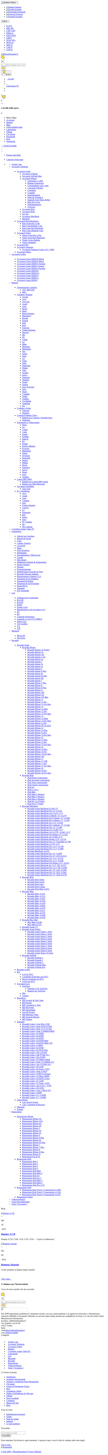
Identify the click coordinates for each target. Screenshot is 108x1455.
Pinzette (20, 567)
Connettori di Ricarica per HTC (35, 977)
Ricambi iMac (28, 891)
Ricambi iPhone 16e (35, 756)
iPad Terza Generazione (37, 782)
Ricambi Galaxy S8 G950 (33, 1088)
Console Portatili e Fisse (27, 415)
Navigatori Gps (23, 984)
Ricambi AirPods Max (36, 965)
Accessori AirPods (30, 174)
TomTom (26, 986)
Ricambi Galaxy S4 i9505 (33, 1038)
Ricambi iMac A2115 (36, 910)
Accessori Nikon (24, 252)
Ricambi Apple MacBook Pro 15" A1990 (44, 853)
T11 (18, 626)
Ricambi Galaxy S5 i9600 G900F (36, 1060)
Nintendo (26, 420)
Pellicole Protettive (35, 197)
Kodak (25, 444)
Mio (24, 993)
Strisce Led (21, 621)
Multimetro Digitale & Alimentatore (31, 562)
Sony (24, 389)
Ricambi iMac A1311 (36, 894)
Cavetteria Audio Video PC (23, 529)
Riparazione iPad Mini (31, 1171)
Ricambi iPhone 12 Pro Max (39, 714)
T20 (18, 628)
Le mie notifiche (13, 1424)
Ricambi (15, 640)
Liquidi (20, 557)
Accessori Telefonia (20, 167)
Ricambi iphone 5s (35, 666)
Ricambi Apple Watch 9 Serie (39, 951)
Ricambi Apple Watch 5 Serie (39, 941)
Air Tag (25, 214)
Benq (24, 311)
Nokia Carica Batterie (31, 240)
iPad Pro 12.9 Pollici (36, 801)
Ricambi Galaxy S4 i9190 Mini (35, 1041)
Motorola (26, 347)
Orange (25, 373)
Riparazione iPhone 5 (31, 1128)
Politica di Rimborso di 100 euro (19, 1393)
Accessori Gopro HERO (27, 280)
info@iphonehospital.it (15, 1330)
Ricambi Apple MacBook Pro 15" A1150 (44, 811)
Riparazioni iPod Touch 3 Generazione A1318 (41, 1192)
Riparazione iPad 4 (30, 1168)
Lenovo (25, 508)
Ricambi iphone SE (35, 678)
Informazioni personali (15, 1414)
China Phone (22, 1100)
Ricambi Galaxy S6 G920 (33, 1067)
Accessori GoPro (19, 254)
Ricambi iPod (27, 877)
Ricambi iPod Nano (35, 884)
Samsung (26, 377)
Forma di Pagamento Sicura (17, 1386)
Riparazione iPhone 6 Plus (33, 1138)
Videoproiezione (34, 204)
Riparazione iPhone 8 (31, 1150)
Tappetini (21, 588)
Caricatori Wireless (35, 188)
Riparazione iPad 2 (30, 1164)
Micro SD (21, 636)
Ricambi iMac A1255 (36, 908)
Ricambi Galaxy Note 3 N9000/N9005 (38, 1031)
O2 (23, 358)
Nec (24, 351)
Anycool (25, 302)
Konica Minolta (28, 446)
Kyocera (25, 448)
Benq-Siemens (28, 313)
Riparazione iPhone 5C (31, 1133)
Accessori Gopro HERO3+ (28, 273)
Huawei (25, 332)
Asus (24, 306)
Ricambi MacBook (30, 806)
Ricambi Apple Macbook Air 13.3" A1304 (45, 823)
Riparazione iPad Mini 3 (32, 1180)
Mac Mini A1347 (34, 925)
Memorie (15, 631)
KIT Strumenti (23, 591)
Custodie (31, 193)
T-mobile (26, 394)
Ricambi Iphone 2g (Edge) (38, 650)
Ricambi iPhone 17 (35, 759)
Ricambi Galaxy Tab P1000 (33, 1057)
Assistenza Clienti (13, 1391)
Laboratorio (16, 531)
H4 (18, 614)
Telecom (25, 411)
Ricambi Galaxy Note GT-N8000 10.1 (38, 1062)
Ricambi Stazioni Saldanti (27, 574)
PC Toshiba (27, 522)
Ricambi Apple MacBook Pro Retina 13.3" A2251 (48, 863)
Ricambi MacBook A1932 (38, 851)
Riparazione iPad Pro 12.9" (33, 1185)
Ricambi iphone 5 (34, 662)
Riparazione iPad (24, 1159)
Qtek (24, 370)
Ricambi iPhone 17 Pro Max (39, 766)
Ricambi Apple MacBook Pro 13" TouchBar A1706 (49, 842)
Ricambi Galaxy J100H (32, 1093)
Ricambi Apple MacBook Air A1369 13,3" (45, 830)
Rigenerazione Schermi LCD (29, 576)
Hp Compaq (27, 527)
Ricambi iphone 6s (35, 673)
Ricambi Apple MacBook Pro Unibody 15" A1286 (48, 818)
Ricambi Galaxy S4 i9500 (33, 1036)
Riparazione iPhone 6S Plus (33, 1142)
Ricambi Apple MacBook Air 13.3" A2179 (45, 858)
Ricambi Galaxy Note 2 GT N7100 (37, 1029)
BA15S (20, 602)
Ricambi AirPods (29, 955)
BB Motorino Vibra (30, 1015)
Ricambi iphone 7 (34, 681)
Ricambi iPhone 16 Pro (37, 752)
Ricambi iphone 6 (34, 669)
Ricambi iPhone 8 (34, 685)
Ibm (23, 515)
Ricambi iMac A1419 (36, 903)
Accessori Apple (24, 171)
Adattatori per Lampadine (27, 598)
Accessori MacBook (30, 216)
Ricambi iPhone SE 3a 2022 (39, 726)
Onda (24, 361)
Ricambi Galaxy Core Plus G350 (36, 1024)
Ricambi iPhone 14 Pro (37, 733)
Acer (24, 299)
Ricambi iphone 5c (35, 664)
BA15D (20, 600)
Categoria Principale (14, 159)
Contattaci (10, 1400)
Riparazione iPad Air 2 (31, 1178)
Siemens (25, 380)
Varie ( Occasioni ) (19, 1204)
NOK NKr (10, 40)
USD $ (9, 47)
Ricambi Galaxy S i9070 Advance (36, 1074)
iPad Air (30, 787)
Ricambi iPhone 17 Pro (37, 763)
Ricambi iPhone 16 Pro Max (39, 754)
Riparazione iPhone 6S (31, 1140)
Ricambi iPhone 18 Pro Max (39, 773)
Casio (24, 432)
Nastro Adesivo (23, 564)
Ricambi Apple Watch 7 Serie (39, 946)
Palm (24, 363)
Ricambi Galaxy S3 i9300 (33, 1033)
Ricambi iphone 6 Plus (36, 671)
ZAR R (9, 50)
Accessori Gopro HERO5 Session (31, 264)
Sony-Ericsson (28, 387)
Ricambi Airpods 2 (35, 960)
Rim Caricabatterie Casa (32, 226)
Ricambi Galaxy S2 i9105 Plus (35, 1050)
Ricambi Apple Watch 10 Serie (40, 953)
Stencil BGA (22, 586)
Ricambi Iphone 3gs (35, 654)
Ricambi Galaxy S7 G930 (33, 1081)
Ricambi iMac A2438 (36, 915)
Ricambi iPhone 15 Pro (37, 742)
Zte (23, 406)
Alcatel (25, 297)
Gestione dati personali (15, 1379)
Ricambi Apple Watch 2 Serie (39, 934)
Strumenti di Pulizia (25, 581)
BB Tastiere (27, 1019)
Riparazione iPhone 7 (31, 1145)
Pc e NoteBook (23, 491)
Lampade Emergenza (26, 617)
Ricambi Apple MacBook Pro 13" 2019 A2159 (47, 875)
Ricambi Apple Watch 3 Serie (39, 936)
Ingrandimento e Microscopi (28, 555)
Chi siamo (10, 1384)
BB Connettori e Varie (31, 1005)
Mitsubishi (26, 349)
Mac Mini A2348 (34, 922)
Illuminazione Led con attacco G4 (31, 609)
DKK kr (9, 33)
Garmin (25, 996)
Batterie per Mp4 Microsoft (33, 484)
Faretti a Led (22, 607)
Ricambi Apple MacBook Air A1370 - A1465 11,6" (48, 832)
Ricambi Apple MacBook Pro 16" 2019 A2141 (47, 856)
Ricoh (24, 465)
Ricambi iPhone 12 (35, 707)
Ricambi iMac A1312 (36, 896)
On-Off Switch (28, 1012)
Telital (24, 396)
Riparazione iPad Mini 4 (32, 1183)
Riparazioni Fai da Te (31, 1157)
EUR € (9, 26)
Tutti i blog (6, 1279)
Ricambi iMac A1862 (36, 906)
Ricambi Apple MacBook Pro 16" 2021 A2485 (47, 870)
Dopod (25, 321)
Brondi (25, 318)
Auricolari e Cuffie (35, 181)
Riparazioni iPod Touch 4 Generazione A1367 (41, 1195)
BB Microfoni (28, 1007)
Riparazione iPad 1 (30, 1161)
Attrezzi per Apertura (25, 536)
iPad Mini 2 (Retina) (35, 794)
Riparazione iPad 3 (30, 1166)
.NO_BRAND (28, 290)
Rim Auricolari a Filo (31, 223)
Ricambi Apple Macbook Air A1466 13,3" (45, 837)
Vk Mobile (26, 401)
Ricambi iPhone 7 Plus (36, 683)
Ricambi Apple (23, 645)
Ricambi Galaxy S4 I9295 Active (36, 1078)
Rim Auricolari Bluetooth (32, 228)
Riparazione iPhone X (31, 1154)
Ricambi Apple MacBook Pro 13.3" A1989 (45, 849)
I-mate (24, 339)
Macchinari (21, 560)
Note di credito (12, 1419)
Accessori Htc (23, 245)
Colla (19, 541)
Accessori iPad (28, 209)
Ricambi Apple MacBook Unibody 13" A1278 (46, 816)
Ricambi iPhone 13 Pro (37, 723)
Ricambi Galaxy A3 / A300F (34, 1095)
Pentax (25, 460)
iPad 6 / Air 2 (32, 789)
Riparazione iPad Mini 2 (32, 1173)
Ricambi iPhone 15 (35, 737)
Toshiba (25, 399)
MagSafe (26, 219)
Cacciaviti (21, 546)
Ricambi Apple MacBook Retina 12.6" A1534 (46, 839)
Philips (25, 368)
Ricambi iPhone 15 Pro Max (39, 744)
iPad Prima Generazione (37, 778)
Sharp (24, 392)
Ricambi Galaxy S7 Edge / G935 (36, 1083)
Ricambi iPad (27, 775)
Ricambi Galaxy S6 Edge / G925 (36, 1069)
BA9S (19, 605)
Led (13, 593)
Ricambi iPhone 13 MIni (37, 718)
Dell (24, 323)
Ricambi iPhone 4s (35, 659)
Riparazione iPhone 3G (32, 1119)
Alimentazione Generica (27, 287)
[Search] (3, 68)
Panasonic (26, 366)
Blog (8, 1405)
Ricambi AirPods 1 (35, 958)
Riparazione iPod (24, 1187)
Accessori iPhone (29, 178)
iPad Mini (31, 792)
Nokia (24, 354)
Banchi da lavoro (24, 538)
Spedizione (11, 1377)
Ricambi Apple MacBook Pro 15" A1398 (44, 827)
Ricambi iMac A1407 (36, 898)
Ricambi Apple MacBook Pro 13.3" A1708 (45, 846)
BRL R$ (9, 28)
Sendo (24, 382)
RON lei (9, 42)
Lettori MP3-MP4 (24, 479)
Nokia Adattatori (29, 242)
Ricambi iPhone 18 (35, 768)
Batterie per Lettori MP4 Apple (35, 482)
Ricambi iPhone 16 (35, 747)
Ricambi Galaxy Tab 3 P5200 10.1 (36, 1064)
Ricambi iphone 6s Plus (37, 676)
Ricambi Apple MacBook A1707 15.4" (43, 844)
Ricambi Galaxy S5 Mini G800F (35, 1076)
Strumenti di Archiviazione (28, 583)
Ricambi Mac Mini (30, 920)
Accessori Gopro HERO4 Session (31, 268)
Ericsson (25, 328)
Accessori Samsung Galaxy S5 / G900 (38, 249)
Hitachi (25, 439)
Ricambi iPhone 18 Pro (37, 771)
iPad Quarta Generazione (37, 785)
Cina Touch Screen (30, 1102)
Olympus (26, 456)
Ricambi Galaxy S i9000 (32, 1045)
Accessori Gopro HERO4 (27, 271)
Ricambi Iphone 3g (35, 652)
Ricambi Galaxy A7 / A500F (34, 1097)
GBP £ (9, 38)
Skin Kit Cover (33, 202)
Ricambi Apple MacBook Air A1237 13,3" (45, 813)
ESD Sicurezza (23, 550)
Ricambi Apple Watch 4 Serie (39, 939)
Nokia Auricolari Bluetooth (33, 238)
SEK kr (9, 45)
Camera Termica (24, 543)
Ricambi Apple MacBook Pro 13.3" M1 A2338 (47, 868)
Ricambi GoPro (23, 970)
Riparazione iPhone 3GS (32, 1121)
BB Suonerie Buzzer (30, 1017)
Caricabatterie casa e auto (37, 185)
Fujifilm (25, 437)
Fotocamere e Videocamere (28, 422)
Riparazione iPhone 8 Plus (33, 1152)
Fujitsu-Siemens (28, 330)
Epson (24, 434)
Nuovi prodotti (12, 1398)
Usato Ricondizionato (21, 1202)
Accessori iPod (28, 212)
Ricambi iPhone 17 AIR (37, 761)
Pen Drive (21, 638)
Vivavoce (31, 207)
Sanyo (24, 375)
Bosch (24, 309)
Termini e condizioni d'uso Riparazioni (22, 1382)
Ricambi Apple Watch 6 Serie (39, 943)
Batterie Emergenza (35, 183)
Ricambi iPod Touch (36, 882)
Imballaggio (22, 553)
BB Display (27, 1003)
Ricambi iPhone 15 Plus (37, 740)
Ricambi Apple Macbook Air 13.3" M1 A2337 (46, 865)
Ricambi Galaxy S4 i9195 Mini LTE (37, 1043)
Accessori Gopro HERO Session (30, 266)
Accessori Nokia (24, 233)
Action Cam (17, 164)
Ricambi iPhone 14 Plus (37, 730)
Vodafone (26, 403)
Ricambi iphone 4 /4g (36, 657)
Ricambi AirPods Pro (36, 967)
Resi (8, 1389)
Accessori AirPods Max (32, 176)
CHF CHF (10, 31)
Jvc (23, 427)
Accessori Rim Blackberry (28, 221)
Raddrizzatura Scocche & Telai (30, 572)
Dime (19, 548)
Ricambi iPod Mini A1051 (38, 889)
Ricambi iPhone (28, 647)
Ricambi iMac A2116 (36, 913)
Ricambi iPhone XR (35, 692)
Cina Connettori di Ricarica (33, 1105)
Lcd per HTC (27, 974)
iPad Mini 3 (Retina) (35, 797)
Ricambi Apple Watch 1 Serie (39, 932)
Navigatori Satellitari (25, 486)
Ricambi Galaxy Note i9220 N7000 (37, 1026)
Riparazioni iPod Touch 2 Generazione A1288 (41, 1190)
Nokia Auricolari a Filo (31, 235)
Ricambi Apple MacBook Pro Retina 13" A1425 (47, 834)
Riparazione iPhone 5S (31, 1131)
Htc (23, 335)
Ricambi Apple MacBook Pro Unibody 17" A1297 (48, 820)
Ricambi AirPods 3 (35, 962)
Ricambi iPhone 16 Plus (37, 749)
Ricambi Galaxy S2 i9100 (33, 1048)
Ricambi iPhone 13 (35, 716)
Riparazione (17, 1112)
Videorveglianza (18, 1199)
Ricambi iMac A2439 (36, 917)
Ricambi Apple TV (30, 927)
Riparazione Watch (25, 1197)
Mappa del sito (12, 1403)
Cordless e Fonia (24, 408)
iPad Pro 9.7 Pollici (35, 804)
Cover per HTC (28, 981)
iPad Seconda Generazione (38, 780)
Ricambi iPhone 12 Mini (37, 709)
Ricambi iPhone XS (35, 695)
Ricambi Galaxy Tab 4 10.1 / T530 (36, 1086)
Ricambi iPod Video (35, 880)
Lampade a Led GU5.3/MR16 (29, 619)
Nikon (24, 453)
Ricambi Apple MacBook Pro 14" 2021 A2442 (47, 872)
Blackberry (26, 316)
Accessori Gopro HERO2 (27, 278)
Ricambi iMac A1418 (36, 901)
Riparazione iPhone (25, 1116)
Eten (24, 325)
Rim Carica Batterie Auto (32, 230)
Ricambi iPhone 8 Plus (36, 688)
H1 (18, 612)
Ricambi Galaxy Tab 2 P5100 (34, 1052)
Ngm (24, 356)
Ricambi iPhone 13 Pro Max (39, 721)
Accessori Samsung (25, 247)
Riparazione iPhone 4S (31, 1126)
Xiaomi (20, 1109)
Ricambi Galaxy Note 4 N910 (34, 1071)
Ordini (9, 1417)
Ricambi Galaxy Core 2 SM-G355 (36, 1090)
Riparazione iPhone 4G (32, 1123)
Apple (24, 304)
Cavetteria (31, 190)
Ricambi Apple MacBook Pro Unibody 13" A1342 (48, 825)
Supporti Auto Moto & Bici (38, 200)
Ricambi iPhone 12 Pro (37, 711)
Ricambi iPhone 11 (35, 699)
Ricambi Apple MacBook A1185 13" (42, 808)
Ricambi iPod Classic (36, 887)
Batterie (15, 283)
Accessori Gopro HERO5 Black (30, 261)
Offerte (9, 1396)
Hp (23, 337)
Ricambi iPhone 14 (35, 728)
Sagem (25, 384)
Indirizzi (9, 1421)
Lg (23, 342)
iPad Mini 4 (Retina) (35, 799)
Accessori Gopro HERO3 (27, 275)
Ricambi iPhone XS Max (37, 697)
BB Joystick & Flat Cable (32, 1000)
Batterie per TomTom (36, 991)
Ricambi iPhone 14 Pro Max (39, 735)
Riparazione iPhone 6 (31, 1135)
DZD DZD (11, 35)
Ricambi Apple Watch (31, 929)
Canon (25, 429)
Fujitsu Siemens (28, 505)
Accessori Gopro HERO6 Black (30, 259)
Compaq (25, 501)
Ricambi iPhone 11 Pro (37, 702)
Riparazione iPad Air (31, 1176)
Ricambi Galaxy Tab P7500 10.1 (36, 1055)
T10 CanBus (22, 624)
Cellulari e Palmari (24, 294)
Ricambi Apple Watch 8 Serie (39, 948)
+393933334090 (11, 1333)
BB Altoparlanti (28, 1010)
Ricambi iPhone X (35, 690)
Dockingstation (33, 195)
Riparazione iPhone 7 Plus (33, 1147)
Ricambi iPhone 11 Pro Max (39, 704)
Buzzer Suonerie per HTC (33, 979)
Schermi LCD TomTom (37, 988)
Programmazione (24, 569)
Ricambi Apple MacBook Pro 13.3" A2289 (45, 861)
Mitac (24, 344)
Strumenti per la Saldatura (27, 579)
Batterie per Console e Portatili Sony (37, 418)
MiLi (24, 292)
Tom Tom (26, 489)
